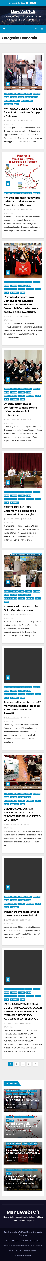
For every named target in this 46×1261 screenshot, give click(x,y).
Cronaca (15, 93)
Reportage (15, 100)
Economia (36, 93)
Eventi (6, 97)
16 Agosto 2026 (12, 209)
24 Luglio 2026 (12, 316)
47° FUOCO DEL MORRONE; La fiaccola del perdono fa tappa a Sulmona (23, 112)
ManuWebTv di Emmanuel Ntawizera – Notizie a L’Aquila (23, 1246)
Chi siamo (15, 1241)
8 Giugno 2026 (12, 614)
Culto (22, 93)
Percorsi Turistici (31, 97)
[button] (36, 29)
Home (8, 1241)
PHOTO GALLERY (15, 1251)
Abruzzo (7, 93)
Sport (30, 100)
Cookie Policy (35, 1241)
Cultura (28, 93)
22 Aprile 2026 (12, 920)
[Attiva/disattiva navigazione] (41, 28)
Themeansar (23, 1235)
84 (29, 1064)
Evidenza (14, 97)
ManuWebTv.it (23, 12)
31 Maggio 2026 (12, 718)
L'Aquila (21, 285)
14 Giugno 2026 (12, 519)
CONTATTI (24, 1241)
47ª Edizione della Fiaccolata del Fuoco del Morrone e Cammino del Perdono (22, 201)
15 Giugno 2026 (12, 419)
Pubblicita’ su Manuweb (23, 1255)
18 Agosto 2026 (12, 121)
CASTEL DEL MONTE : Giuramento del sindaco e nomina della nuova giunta (21, 510)
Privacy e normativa (30, 1251)
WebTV (16, 104)
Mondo (21, 97)
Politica (7, 100)
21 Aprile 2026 (12, 1023)
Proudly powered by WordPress (15, 1232)
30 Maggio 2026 (12, 824)
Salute (23, 100)
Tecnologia (8, 104)
